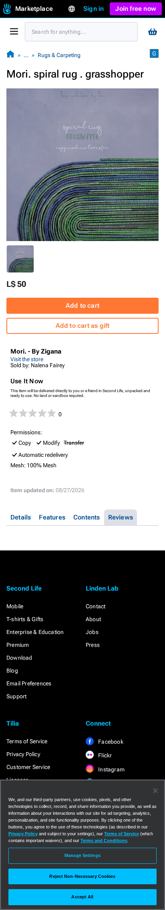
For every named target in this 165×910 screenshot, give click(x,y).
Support (16, 696)
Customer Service (28, 767)
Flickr (104, 755)
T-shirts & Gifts (24, 619)
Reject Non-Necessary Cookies (82, 876)
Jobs (92, 632)
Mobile (14, 606)
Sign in (93, 8)
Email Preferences (28, 683)
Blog (12, 670)
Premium (17, 645)
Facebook (110, 741)
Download (19, 657)
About (93, 619)
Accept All (82, 896)
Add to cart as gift (83, 325)
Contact (95, 606)
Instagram (111, 769)
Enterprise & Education (35, 632)
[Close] (155, 791)
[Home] (10, 54)
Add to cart (82, 305)
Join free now (135, 8)
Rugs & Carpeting (59, 55)
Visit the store (26, 359)
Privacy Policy (23, 754)
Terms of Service (26, 741)
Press (93, 645)
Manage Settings (82, 855)
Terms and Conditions (103, 840)
